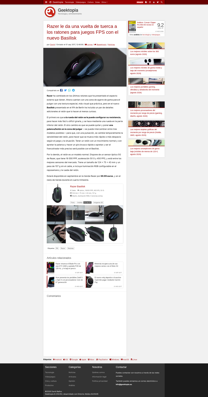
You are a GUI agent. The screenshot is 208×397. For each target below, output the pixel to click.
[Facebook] (146, 2)
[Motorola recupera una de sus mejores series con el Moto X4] (89, 268)
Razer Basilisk (77, 186)
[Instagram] (150, 2)
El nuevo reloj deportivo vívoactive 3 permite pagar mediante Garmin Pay (108, 280)
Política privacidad (99, 381)
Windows (115, 359)
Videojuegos (81, 2)
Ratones (71, 248)
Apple (83, 359)
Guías (97, 2)
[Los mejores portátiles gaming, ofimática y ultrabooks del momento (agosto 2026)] (146, 81)
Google (75, 359)
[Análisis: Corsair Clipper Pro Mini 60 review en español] (132, 27)
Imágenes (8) (98, 202)
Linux (135, 359)
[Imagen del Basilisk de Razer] (56, 214)
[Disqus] (85, 327)
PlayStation (103, 359)
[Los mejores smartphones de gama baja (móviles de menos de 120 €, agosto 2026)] (146, 143)
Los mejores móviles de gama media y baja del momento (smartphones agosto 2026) (146, 71)
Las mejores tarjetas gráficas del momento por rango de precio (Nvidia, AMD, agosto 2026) (145, 132)
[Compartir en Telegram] (73, 90)
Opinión (72, 381)
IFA (57, 248)
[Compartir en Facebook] (61, 90)
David (52, 44)
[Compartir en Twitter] (65, 90)
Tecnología (69, 2)
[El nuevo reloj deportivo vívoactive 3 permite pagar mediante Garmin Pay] (89, 282)
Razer (63, 248)
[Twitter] (158, 2)
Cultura (90, 2)
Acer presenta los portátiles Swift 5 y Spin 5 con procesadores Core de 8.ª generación (69, 280)
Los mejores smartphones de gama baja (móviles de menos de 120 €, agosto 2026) (144, 151)
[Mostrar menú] (46, 2)
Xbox (92, 359)
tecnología (146, 35)
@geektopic (101, 44)
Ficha (73, 202)
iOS (66, 359)
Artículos (72, 377)
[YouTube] (154, 2)
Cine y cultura (50, 381)
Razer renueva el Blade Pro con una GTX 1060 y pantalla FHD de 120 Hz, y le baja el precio (68, 266)
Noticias (111, 44)
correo (90, 44)
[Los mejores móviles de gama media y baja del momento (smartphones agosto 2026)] (146, 62)
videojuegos (155, 35)
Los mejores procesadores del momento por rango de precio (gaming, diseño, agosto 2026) (146, 113)
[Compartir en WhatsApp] (69, 90)
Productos (49, 385)
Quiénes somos (98, 372)
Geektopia (57, 2)
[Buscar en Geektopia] (162, 2)
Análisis (84, 202)
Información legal (99, 377)
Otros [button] (104, 2)
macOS (126, 359)
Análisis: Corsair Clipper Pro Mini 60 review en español (146, 25)
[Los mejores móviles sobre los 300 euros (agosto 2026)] (146, 45)
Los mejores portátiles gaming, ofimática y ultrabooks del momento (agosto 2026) (144, 90)
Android (58, 359)
